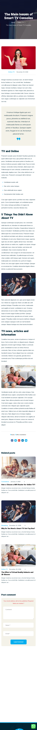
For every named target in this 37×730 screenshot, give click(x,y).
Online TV (11, 72)
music (13, 434)
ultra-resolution (21, 434)
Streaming (4, 525)
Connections (5, 481)
